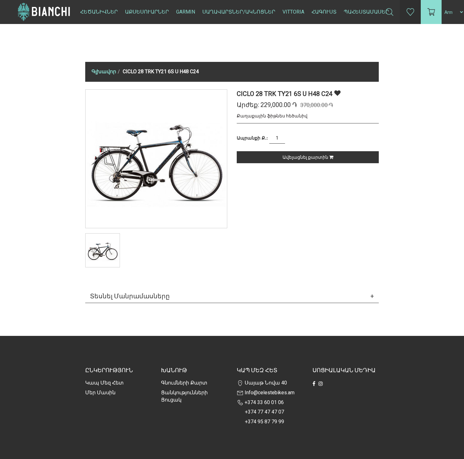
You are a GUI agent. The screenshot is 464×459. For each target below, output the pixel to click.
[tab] (232, 296)
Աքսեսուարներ (147, 12)
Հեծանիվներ (99, 12)
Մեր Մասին (100, 393)
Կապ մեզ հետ (104, 383)
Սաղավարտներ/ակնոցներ (238, 12)
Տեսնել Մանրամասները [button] (130, 296)
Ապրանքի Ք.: (252, 137)
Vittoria (293, 12)
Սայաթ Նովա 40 (265, 383)
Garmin (185, 12)
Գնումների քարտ (184, 383)
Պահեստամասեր (366, 12)
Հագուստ (324, 12)
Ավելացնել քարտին (306, 157)
